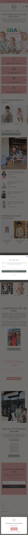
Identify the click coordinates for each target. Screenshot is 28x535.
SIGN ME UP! (14, 271)
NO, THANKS (13, 274)
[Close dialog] (26, 256)
